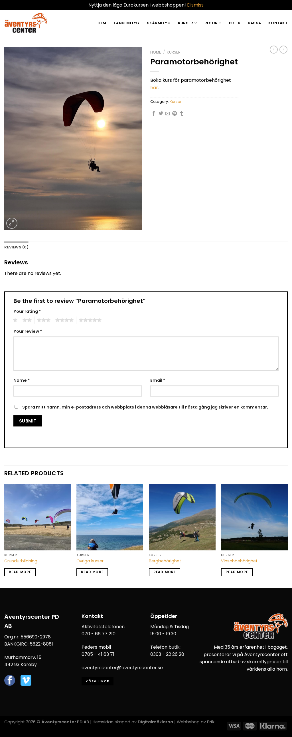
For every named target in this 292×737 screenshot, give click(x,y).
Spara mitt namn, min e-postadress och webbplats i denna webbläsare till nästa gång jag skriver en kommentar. (145, 407)
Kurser (185, 23)
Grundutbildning (20, 561)
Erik (210, 722)
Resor (211, 23)
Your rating (27, 311)
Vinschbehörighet (239, 561)
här (154, 87)
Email (157, 380)
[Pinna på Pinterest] (174, 113)
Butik (234, 23)
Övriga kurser (90, 561)
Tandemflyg (126, 23)
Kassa (254, 23)
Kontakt (278, 23)
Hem (102, 23)
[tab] (16, 247)
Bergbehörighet (165, 561)
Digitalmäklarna (155, 722)
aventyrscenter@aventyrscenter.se (122, 667)
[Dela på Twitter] (161, 113)
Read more (20, 572)
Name (21, 380)
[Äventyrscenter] (25, 22)
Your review (27, 331)
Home (155, 52)
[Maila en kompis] (167, 113)
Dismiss (195, 5)
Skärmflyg (159, 23)
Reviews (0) (16, 247)
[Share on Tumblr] (181, 113)
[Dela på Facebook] (153, 113)
